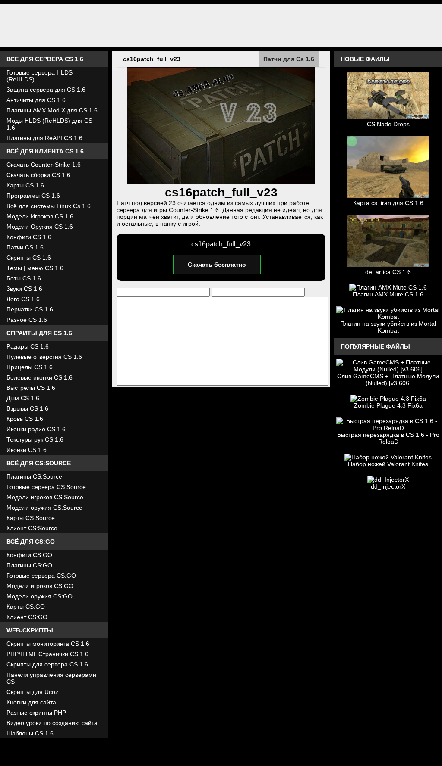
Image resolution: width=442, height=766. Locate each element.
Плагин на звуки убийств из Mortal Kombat (388, 327)
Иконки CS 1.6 (26, 449)
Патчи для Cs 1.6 (288, 59)
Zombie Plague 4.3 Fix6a (388, 405)
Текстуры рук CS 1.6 (34, 439)
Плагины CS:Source (34, 476)
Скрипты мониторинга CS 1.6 (47, 643)
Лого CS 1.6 (23, 299)
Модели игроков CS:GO (39, 585)
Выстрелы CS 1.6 (30, 387)
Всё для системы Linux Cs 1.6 (48, 205)
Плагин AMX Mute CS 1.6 (388, 294)
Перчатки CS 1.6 (29, 309)
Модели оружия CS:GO (39, 596)
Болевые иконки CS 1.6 (39, 377)
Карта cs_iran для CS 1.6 (388, 202)
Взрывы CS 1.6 (27, 408)
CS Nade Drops (388, 124)
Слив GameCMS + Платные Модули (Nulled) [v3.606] (388, 379)
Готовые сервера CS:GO (41, 575)
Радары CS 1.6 (27, 346)
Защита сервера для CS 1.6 (45, 89)
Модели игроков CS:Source (44, 497)
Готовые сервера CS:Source (46, 486)
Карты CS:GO (25, 606)
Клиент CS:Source (31, 528)
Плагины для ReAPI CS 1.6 (44, 137)
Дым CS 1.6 (22, 398)
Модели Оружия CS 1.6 (39, 226)
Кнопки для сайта (31, 702)
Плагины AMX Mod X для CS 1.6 (52, 110)
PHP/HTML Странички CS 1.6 (47, 654)
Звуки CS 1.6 (24, 288)
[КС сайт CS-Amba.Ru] (221, 25)
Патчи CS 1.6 (25, 247)
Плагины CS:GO (29, 565)
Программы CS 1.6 (33, 195)
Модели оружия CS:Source (44, 507)
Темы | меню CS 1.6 (34, 268)
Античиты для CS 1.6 (36, 100)
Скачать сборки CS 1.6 (38, 174)
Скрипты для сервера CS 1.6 (47, 664)
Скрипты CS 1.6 (28, 257)
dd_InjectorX (388, 486)
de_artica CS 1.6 (388, 271)
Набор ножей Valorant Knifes (388, 464)
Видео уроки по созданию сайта (52, 722)
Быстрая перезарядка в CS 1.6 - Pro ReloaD (388, 438)
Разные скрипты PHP (36, 712)
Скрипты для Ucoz (32, 691)
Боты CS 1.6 (23, 278)
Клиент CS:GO (26, 616)
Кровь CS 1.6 (24, 418)
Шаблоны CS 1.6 (30, 733)
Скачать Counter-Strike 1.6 (43, 164)
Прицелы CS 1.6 (29, 367)
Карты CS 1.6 (25, 185)
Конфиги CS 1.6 (28, 237)
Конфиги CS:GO (29, 554)
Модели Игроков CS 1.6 (39, 216)
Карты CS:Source (30, 517)
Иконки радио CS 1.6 (36, 429)
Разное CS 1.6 (26, 319)
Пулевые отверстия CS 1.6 (44, 356)
